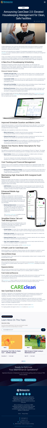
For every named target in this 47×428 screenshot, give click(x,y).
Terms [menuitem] (19, 413)
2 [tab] (23, 361)
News (23, 7)
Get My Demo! (16, 380)
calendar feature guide (39, 93)
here (32, 304)
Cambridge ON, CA (24, 418)
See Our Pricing (29, 380)
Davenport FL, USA (24, 420)
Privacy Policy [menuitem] (25, 413)
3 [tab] (24, 361)
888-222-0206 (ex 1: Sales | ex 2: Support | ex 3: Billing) (24, 423)
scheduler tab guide (26, 245)
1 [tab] (22, 361)
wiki (20, 306)
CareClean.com (6, 280)
